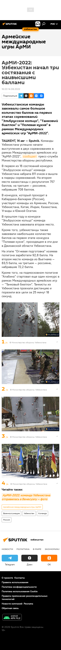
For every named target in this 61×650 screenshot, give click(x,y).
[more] (57, 342)
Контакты (19, 577)
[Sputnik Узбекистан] (10, 25)
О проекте (7, 577)
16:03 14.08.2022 (11, 89)
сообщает (30, 156)
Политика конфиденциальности (19, 586)
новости (7, 549)
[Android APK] (12, 617)
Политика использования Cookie (20, 591)
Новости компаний (12, 603)
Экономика (52, 549)
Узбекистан (29, 513)
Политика (22, 549)
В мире (37, 549)
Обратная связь (10, 608)
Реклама (28, 603)
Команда (42, 513)
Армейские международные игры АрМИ (22, 507)
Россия (6, 519)
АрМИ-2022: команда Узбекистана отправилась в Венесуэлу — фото (26, 497)
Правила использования (15, 582)
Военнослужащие (11, 513)
